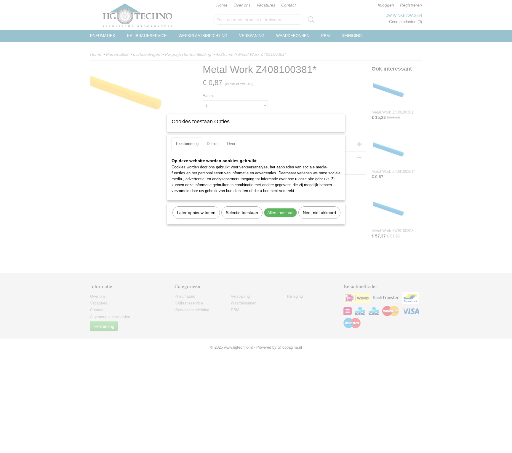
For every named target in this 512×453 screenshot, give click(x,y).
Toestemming (187, 143)
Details (213, 143)
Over (231, 143)
